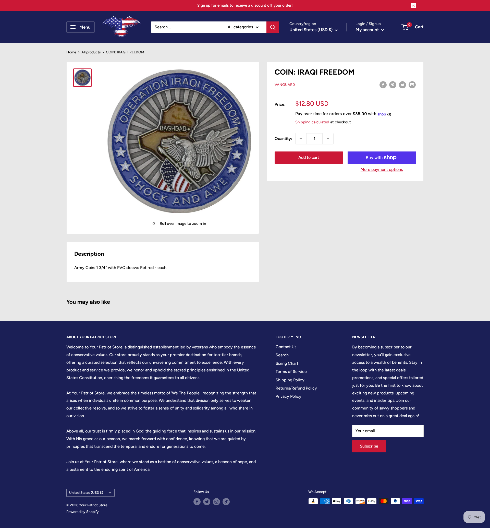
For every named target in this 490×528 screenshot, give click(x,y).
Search (282, 355)
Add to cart (308, 157)
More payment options (382, 169)
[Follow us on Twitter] (206, 501)
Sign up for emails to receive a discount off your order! (245, 5)
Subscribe (369, 446)
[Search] (272, 27)
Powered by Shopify (82, 512)
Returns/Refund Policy (296, 388)
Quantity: (283, 138)
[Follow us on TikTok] (226, 501)
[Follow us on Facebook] (197, 501)
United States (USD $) (86, 492)
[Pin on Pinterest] (392, 84)
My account (368, 29)
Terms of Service (291, 371)
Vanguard (285, 85)
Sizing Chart (287, 363)
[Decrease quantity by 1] (301, 138)
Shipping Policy (290, 380)
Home (71, 52)
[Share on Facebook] (383, 84)
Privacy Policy (288, 396)
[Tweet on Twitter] (402, 84)
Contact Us (286, 346)
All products (91, 52)
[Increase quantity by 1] (328, 138)
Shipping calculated (312, 122)
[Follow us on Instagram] (216, 501)
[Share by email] (412, 84)
